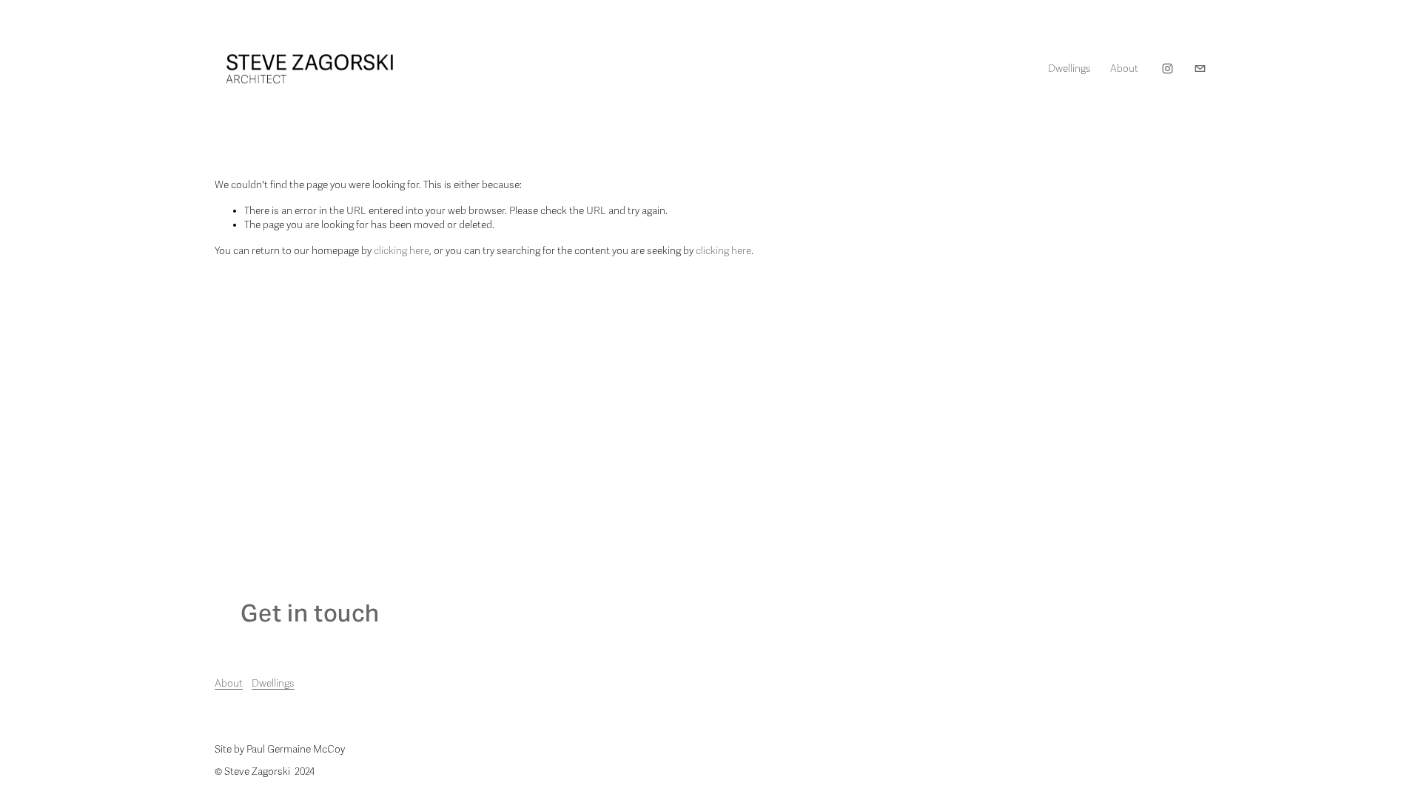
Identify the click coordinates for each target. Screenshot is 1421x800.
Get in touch (310, 613)
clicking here (401, 250)
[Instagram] (1167, 68)
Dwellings (273, 683)
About (1124, 68)
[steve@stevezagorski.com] (1200, 68)
